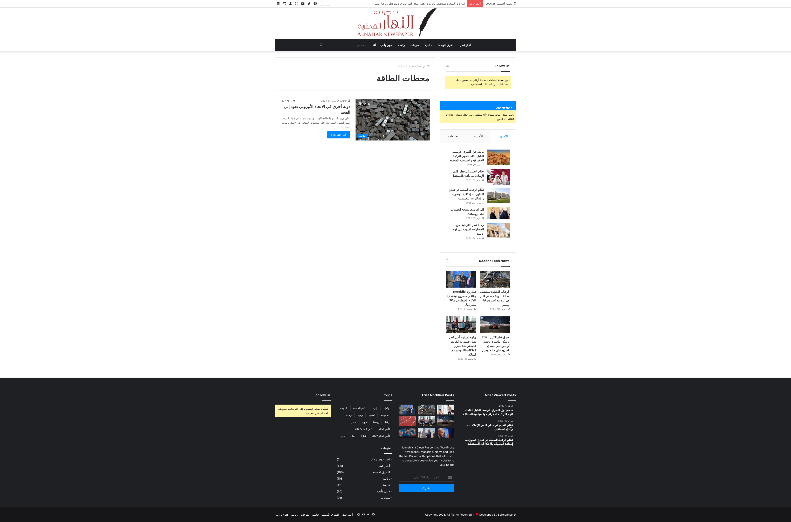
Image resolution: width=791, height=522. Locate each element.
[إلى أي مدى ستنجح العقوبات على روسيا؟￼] (498, 213)
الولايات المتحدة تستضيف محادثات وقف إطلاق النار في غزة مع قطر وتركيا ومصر (419, 3)
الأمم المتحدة (359, 408)
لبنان (353, 436)
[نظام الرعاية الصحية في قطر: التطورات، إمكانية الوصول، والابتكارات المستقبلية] (498, 195)
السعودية (385, 415)
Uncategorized (380, 459)
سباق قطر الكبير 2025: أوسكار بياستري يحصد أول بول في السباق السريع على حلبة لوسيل (495, 343)
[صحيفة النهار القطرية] (395, 23)
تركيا (387, 422)
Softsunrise (505, 514)
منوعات (415, 45)
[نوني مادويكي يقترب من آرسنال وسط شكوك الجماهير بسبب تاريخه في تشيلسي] (407, 433)
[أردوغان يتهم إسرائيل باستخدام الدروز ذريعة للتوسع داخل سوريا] (445, 433)
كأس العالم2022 (364, 429)
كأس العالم (384, 429)
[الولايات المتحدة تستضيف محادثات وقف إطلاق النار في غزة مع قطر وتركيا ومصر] (495, 279)
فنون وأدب (386, 45)
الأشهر (503, 136)
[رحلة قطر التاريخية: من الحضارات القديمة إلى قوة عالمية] (498, 230)
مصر (342, 436)
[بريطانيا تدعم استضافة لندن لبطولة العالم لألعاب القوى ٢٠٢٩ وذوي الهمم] (407, 421)
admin (343, 100)
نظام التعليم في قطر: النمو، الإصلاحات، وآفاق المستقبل (467, 173)
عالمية (428, 45)
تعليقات (453, 136)
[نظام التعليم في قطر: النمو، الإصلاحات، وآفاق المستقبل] (498, 177)
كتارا (363, 436)
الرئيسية (422, 66)
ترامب (349, 415)
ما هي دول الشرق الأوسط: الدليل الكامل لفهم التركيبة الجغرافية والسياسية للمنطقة (466, 156)
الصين (372, 415)
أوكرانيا (386, 408)
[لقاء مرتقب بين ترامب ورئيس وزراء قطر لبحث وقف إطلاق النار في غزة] (426, 433)
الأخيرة (478, 136)
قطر (353, 422)
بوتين (360, 415)
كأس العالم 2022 (381, 436)
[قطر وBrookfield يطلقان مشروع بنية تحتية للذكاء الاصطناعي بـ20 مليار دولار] (461, 279)
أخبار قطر (465, 45)
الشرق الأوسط (446, 45)
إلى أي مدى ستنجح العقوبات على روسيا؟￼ (467, 211)
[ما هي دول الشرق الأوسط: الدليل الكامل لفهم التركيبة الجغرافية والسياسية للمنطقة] (498, 157)
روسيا (376, 422)
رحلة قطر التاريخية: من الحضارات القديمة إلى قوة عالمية (468, 229)
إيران (374, 408)
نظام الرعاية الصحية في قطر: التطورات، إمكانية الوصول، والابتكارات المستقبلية (466, 194)
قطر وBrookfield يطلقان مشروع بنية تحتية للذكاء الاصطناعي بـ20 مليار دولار (461, 298)
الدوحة (343, 408)
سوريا (364, 422)
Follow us (323, 395)
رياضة (401, 45)
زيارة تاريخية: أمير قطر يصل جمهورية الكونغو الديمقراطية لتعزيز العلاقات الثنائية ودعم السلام (462, 346)
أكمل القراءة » (338, 134)
